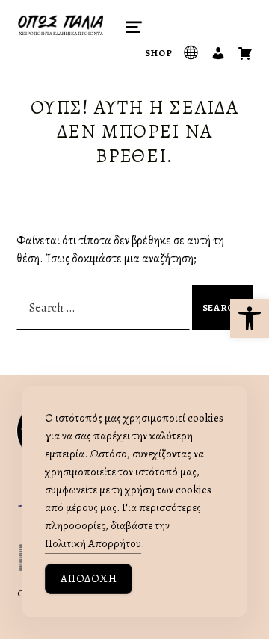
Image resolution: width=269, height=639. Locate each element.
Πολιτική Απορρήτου (93, 543)
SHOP (159, 52)
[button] (249, 318)
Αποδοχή (89, 578)
